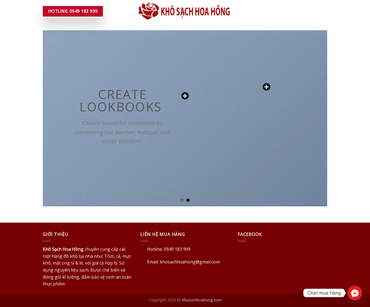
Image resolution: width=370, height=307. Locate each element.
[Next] (315, 118)
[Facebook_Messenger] (355, 293)
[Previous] (55, 118)
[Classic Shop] (266, 87)
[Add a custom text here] (185, 96)
